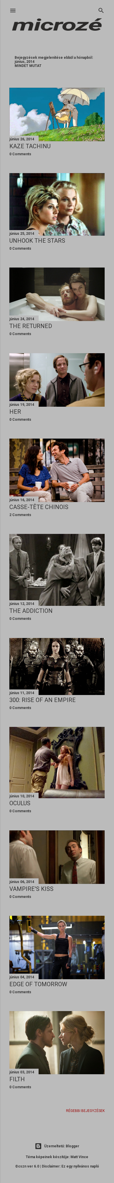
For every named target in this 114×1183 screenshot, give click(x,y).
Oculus (19, 803)
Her (15, 411)
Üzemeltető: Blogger (61, 1146)
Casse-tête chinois (38, 507)
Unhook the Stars (37, 240)
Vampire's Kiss (31, 888)
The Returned (30, 326)
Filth (17, 1079)
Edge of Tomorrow (38, 984)
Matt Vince (79, 1157)
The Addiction (31, 610)
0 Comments (20, 154)
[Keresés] (101, 9)
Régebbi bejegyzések (85, 1111)
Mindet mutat (28, 66)
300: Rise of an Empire (42, 699)
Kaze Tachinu (30, 146)
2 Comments (20, 515)
